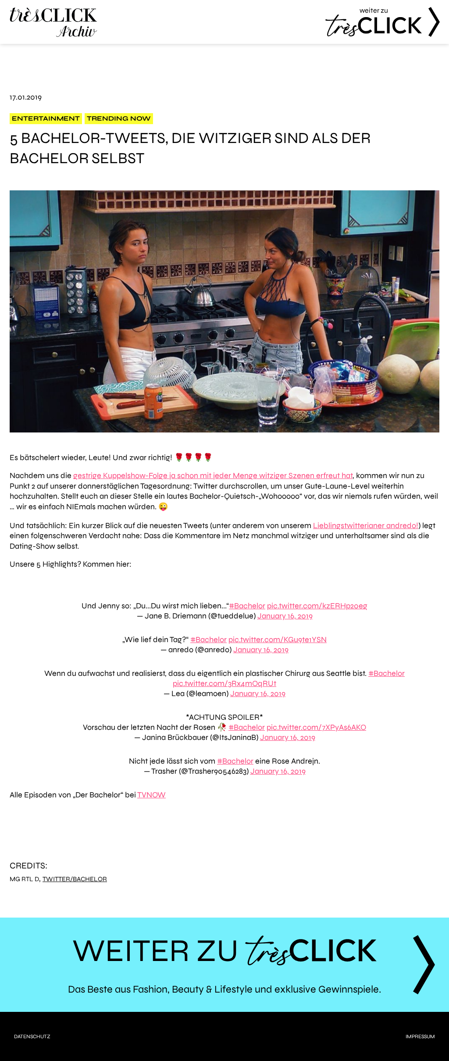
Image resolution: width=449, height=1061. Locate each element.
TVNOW (151, 795)
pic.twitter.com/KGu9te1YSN (277, 639)
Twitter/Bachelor (75, 879)
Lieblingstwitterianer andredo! (365, 525)
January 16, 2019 (285, 616)
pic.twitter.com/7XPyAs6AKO (316, 727)
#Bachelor (247, 606)
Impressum (420, 1036)
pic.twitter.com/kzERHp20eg (317, 606)
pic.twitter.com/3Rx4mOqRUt (224, 683)
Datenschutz (32, 1036)
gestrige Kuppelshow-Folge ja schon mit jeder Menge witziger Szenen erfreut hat (213, 475)
